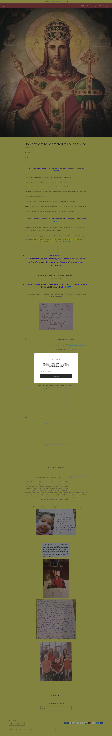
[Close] (76, 355)
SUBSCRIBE (56, 376)
